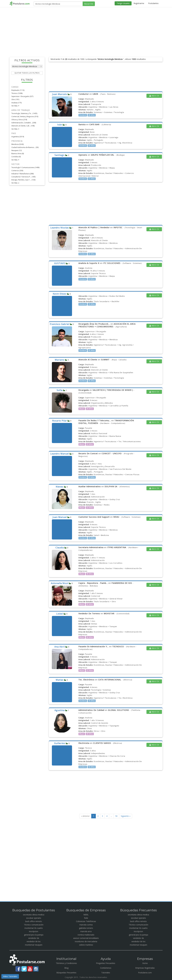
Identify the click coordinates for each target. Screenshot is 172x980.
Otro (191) (15, 99)
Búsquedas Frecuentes (66, 972)
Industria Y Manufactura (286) (22, 173)
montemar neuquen (33, 945)
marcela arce (86, 931)
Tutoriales (105, 972)
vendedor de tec (34, 941)
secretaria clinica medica (33, 914)
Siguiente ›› (125, 816)
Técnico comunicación (33, 924)
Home (145, 963)
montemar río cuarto (33, 928)
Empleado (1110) (17, 90)
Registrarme (139, 3)
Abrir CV (155, 96)
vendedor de (33, 938)
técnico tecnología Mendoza (24, 66)
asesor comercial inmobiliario (86, 938)
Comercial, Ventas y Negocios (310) (24, 116)
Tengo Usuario (123, 3)
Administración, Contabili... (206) (23, 123)
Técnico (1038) (16, 93)
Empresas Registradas (145, 968)
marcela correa (86, 924)
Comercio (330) (17, 170)
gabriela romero (86, 928)
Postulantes (153, 3)
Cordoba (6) (16, 156)
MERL (86, 914)
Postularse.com (145, 972)
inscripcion (33, 931)
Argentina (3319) (17, 136)
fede (86, 918)
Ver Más (14, 106)
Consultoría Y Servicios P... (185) (23, 177)
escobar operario (33, 918)
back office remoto (33, 921)
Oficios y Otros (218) (19, 119)
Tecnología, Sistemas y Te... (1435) (24, 113)
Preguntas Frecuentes (105, 963)
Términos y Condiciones (66, 963)
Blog (66, 968)
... (111, 816)
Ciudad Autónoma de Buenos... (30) (24, 147)
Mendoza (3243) (17, 144)
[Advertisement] (86, 28)
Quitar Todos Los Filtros (27, 73)
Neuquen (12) (16, 150)
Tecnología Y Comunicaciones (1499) (25, 167)
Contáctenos (105, 968)
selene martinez (86, 945)
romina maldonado (86, 934)
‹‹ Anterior (85, 816)
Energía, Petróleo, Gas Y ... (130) (23, 180)
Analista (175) (16, 103)
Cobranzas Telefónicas (86, 921)
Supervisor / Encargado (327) (22, 96)
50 (116, 816)
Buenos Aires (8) (17, 153)
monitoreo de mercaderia (86, 941)
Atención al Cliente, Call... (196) (23, 126)
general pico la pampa (33, 934)
